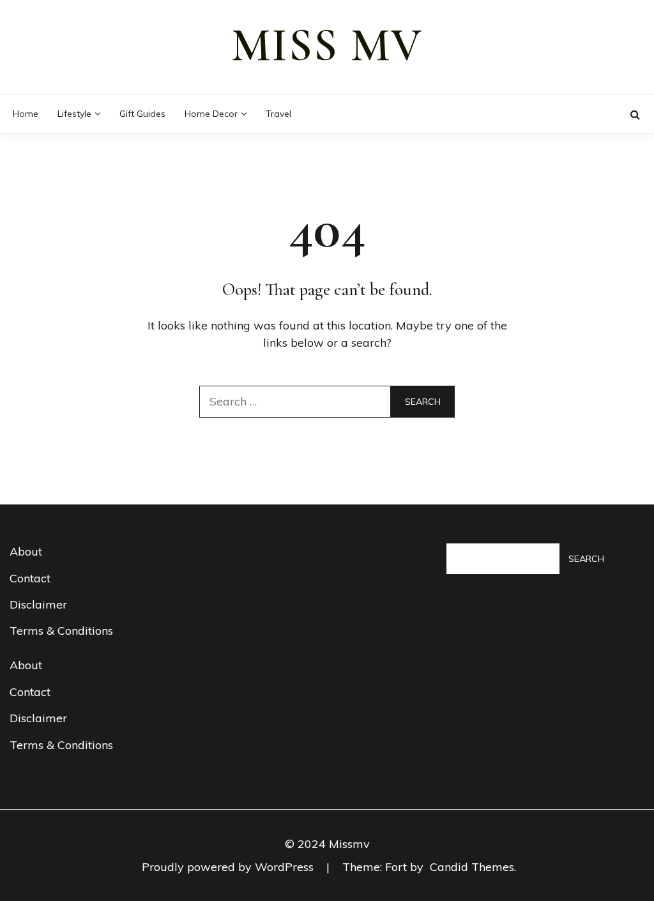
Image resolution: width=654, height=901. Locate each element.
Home (25, 113)
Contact (30, 578)
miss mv (327, 45)
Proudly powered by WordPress (229, 866)
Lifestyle (74, 113)
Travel (278, 113)
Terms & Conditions (61, 630)
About (26, 551)
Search (586, 558)
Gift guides (142, 113)
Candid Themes (472, 866)
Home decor (211, 113)
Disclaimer (38, 604)
